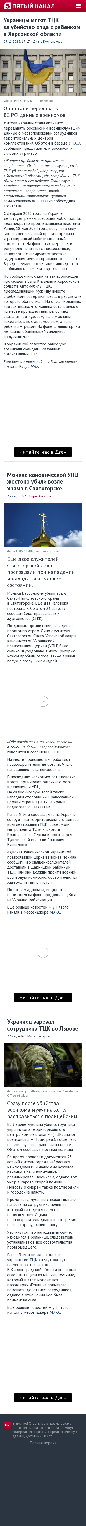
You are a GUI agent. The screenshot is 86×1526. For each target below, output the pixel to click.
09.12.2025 (12, 41)
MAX (34, 366)
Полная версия (43, 1442)
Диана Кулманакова (47, 41)
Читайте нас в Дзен (43, 451)
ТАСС (76, 143)
